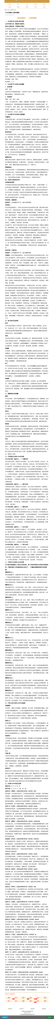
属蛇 (45, 997)
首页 (9, 4)
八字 (27, 4)
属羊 (16, 1001)
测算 (27, 7)
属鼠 (9, 997)
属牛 (16, 997)
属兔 (31, 997)
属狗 (38, 1001)
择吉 (44, 4)
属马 (9, 1001)
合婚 (9, 7)
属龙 (38, 997)
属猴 (23, 1001)
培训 (35, 7)
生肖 (18, 7)
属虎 (23, 997)
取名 (35, 4)
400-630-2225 (27, 1012)
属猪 (45, 1001)
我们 (44, 7)
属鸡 (31, 1001)
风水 (18, 4)
